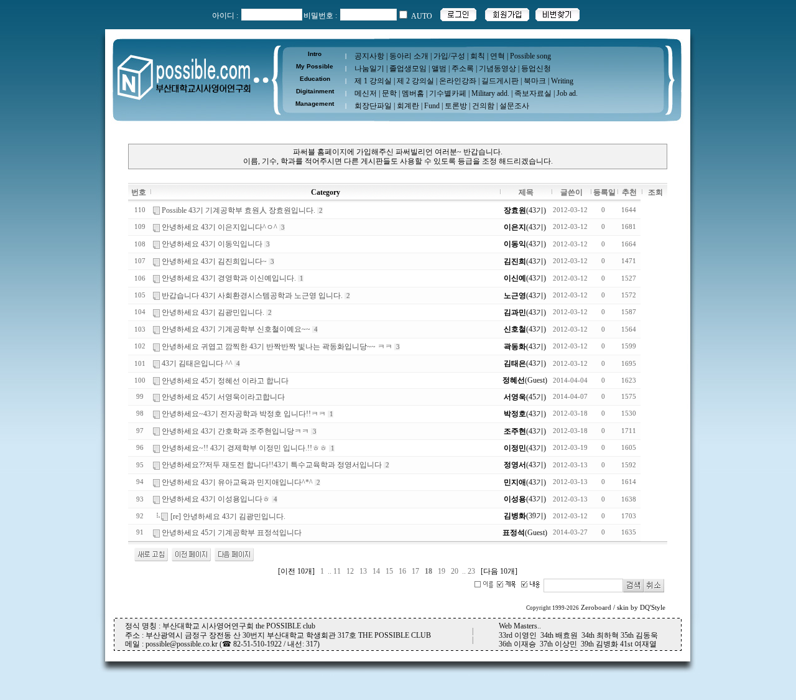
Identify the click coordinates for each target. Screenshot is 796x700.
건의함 (483, 105)
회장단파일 (373, 105)
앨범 (439, 68)
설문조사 (514, 105)
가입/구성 (449, 56)
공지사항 (369, 56)
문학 (389, 93)
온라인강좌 (457, 81)
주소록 (462, 68)
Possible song (530, 56)
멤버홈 (413, 93)
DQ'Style (652, 607)
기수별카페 (447, 93)
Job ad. (567, 93)
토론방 (456, 105)
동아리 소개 (408, 56)
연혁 (497, 56)
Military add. (490, 93)
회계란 (408, 105)
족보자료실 (533, 93)
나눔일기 (369, 68)
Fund (432, 105)
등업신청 (536, 68)
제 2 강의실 (415, 81)
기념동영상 (497, 68)
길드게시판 (500, 81)
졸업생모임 (408, 68)
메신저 (365, 93)
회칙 (477, 56)
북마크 (535, 81)
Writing (562, 81)
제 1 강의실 (373, 81)
